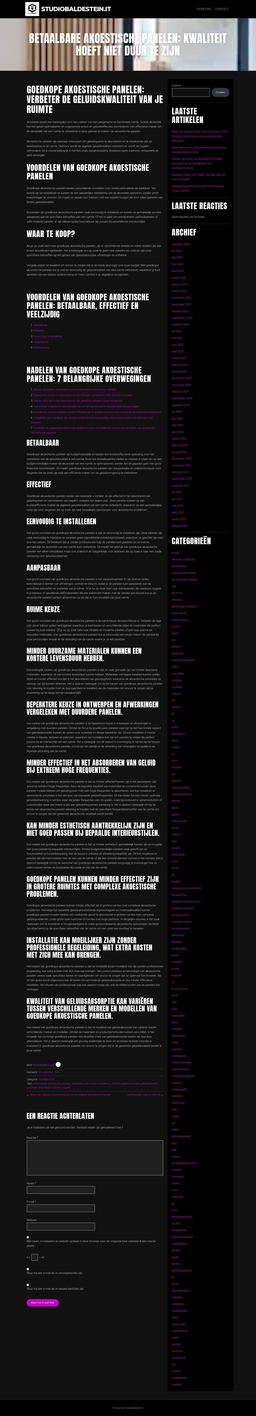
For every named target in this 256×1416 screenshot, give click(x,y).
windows (177, 1351)
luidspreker (178, 1035)
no (173, 1123)
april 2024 (178, 432)
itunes (175, 868)
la (173, 982)
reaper (176, 1156)
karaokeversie (180, 928)
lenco (175, 1022)
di (173, 713)
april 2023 (178, 512)
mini (174, 1109)
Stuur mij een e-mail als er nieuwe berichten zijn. (55, 1288)
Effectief (39, 330)
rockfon (176, 1170)
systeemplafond (182, 1270)
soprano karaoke (182, 1237)
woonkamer (179, 1377)
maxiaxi (176, 1082)
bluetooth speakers (183, 660)
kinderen (177, 941)
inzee (175, 861)
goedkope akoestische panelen (44, 1087)
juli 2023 (177, 492)
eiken (175, 740)
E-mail (31, 1201)
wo (174, 1364)
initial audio (178, 854)
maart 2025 (179, 358)
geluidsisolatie (180, 787)
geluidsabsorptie (131, 1083)
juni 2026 (177, 257)
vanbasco (178, 1304)
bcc (174, 640)
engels (176, 747)
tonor (175, 1283)
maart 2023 (179, 519)
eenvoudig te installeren (97, 1083)
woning (176, 1371)
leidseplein (178, 1015)
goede (176, 801)
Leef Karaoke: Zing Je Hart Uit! (143, 1094)
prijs (174, 1143)
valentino (177, 1297)
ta (173, 1277)
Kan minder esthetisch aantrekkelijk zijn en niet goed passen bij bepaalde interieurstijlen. (87, 406)
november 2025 (181, 304)
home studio (179, 821)
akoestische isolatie (184, 573)
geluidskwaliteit (149, 1083)
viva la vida (178, 1324)
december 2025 (181, 297)
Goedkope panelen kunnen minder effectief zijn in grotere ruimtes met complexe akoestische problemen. (98, 412)
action (175, 553)
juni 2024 (177, 418)
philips (175, 1129)
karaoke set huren (183, 908)
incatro (176, 848)
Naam (31, 1183)
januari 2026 (179, 291)
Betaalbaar (40, 325)
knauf (175, 955)
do (173, 720)
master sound (180, 1069)
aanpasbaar (40, 1083)
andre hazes (179, 613)
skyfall (175, 1223)
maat (175, 1042)
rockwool (177, 1176)
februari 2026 (180, 284)
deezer (176, 707)
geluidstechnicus (182, 794)
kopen (175, 968)
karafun (176, 881)
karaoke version (181, 921)
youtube (177, 1384)
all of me (177, 593)
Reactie (32, 1137)
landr (175, 995)
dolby (175, 727)
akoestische (179, 566)
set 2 (175, 1210)
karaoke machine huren (186, 901)
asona (175, 626)
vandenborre (179, 1310)
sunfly (175, 1257)
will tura (176, 1344)
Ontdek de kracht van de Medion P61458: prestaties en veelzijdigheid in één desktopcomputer (197, 163)
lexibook (177, 1029)
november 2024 (181, 385)
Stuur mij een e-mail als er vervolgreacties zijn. (55, 1273)
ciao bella (178, 673)
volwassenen (180, 1330)
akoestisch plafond (183, 559)
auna (175, 633)
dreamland (178, 734)
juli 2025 (177, 331)
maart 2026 (179, 277)
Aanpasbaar (41, 342)
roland (175, 1183)
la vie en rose (180, 988)
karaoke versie (181, 915)
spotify (176, 1250)
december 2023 (181, 458)
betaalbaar (77, 1083)
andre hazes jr (180, 620)
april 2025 (178, 351)
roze (174, 1190)
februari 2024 (180, 445)
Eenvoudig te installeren (48, 336)
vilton (175, 1317)
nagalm (66, 1087)
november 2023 (181, 465)
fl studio (176, 767)
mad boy (177, 1049)
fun (173, 774)
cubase (176, 693)
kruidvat (176, 975)
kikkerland (178, 935)
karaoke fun (179, 895)
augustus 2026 (181, 244)
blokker (176, 646)
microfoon (178, 1102)
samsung (177, 1196)
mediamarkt (179, 1089)
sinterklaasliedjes (182, 1216)
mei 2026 (177, 264)
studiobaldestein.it (76, 9)
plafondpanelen (181, 1136)
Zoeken (176, 85)
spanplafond (179, 1243)
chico (175, 666)
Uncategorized (46, 1079)
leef (174, 1002)
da (173, 700)
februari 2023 (180, 525)
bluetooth (177, 653)
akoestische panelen (59, 1083)
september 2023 (182, 478)
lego (174, 1009)
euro (174, 760)
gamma (176, 781)
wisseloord (178, 1357)
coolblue (177, 687)
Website (32, 1220)
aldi (174, 586)
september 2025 (182, 318)
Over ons (204, 9)
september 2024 (182, 398)
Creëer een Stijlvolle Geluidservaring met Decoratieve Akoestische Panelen (70, 1094)
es (173, 754)
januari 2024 (179, 452)
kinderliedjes (179, 948)
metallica (177, 1096)
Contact (222, 9)
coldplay (177, 680)
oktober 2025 (180, 311)
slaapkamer (179, 1230)
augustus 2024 (181, 405)
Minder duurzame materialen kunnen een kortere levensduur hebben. (75, 389)
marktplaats (179, 1056)
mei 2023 (177, 505)
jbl (173, 874)
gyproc (176, 814)
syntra (175, 1263)
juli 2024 (177, 411)
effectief (115, 1083)
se (173, 1203)
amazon (177, 599)
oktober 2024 (180, 391)
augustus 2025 (181, 324)
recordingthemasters (184, 1163)
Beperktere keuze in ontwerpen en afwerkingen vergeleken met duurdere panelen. (83, 395)
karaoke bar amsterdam (186, 888)
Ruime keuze (41, 347)
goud (175, 807)
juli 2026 (177, 250)
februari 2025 (180, 365)
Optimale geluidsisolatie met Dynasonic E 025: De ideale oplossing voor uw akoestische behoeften (200, 136)
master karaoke (181, 1062)
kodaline (177, 962)
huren (175, 828)
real (174, 1149)
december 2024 (181, 378)
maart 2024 (179, 438)
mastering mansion (183, 1076)
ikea (174, 841)
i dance (176, 834)
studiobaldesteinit (43, 1065)
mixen (175, 1116)
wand (175, 1337)
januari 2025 (179, 371)
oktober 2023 (180, 472)
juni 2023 (177, 499)
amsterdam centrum (184, 606)
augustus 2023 (181, 485)
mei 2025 (177, 344)
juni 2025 (177, 338)
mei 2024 (177, 425)
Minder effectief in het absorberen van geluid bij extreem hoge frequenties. (79, 400)
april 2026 (178, 271)
